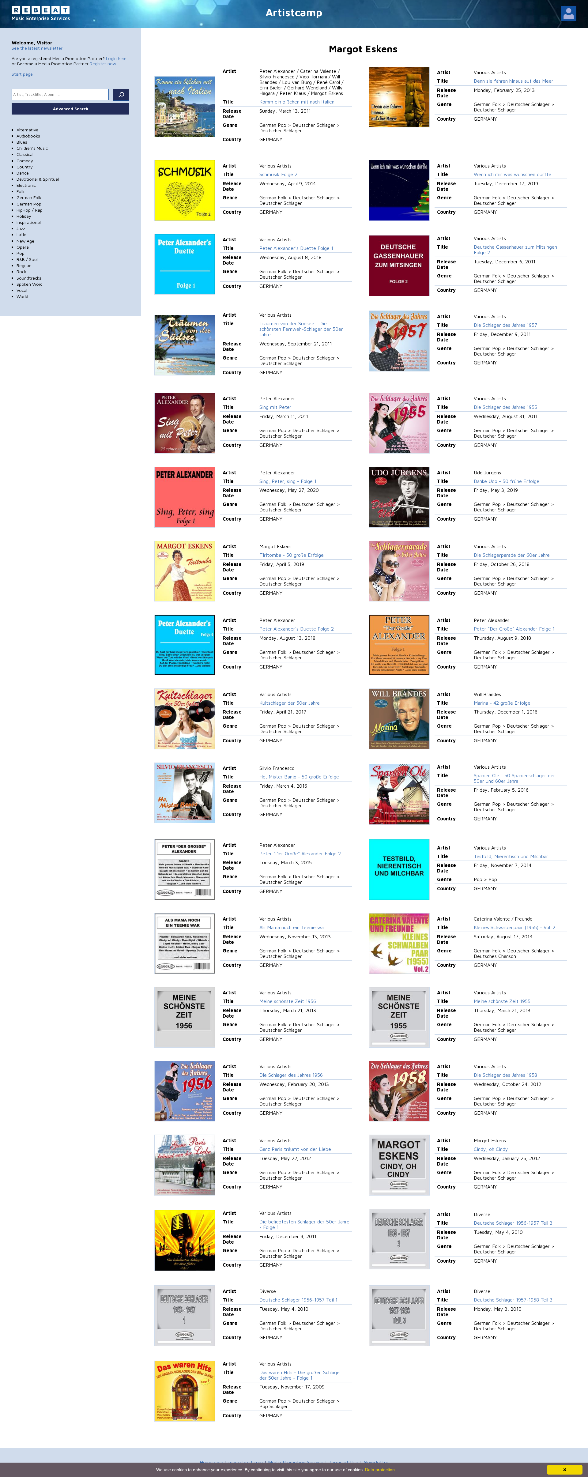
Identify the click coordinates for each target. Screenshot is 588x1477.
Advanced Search (70, 108)
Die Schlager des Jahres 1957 (505, 325)
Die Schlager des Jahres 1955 (505, 407)
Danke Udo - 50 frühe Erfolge (506, 481)
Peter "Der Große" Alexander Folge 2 (300, 853)
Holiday (24, 216)
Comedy (25, 160)
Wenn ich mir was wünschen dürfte (512, 174)
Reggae (24, 265)
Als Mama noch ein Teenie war (292, 927)
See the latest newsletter (37, 48)
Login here (116, 58)
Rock (21, 271)
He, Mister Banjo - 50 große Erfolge (299, 776)
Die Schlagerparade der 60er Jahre (512, 555)
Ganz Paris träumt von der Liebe (295, 1149)
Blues (22, 142)
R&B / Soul (27, 259)
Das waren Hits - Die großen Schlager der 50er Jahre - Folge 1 (300, 1375)
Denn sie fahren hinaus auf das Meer (513, 81)
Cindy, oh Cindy (491, 1149)
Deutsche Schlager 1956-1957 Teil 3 (513, 1223)
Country (25, 166)
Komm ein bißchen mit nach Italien (296, 101)
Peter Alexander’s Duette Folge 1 (296, 248)
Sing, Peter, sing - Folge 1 (287, 481)
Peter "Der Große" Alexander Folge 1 (514, 628)
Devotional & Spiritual (38, 179)
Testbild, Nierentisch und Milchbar (511, 856)
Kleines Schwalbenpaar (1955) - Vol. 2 (514, 927)
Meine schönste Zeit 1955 (502, 1001)
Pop (20, 253)
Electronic (26, 185)
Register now (103, 63)
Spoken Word (30, 284)
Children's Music (32, 148)
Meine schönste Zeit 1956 (287, 1001)
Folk (20, 191)
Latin (21, 234)
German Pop (29, 203)
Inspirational (29, 222)
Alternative (27, 129)
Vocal (22, 290)
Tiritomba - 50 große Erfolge (291, 555)
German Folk (29, 197)
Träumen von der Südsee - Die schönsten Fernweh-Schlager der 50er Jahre (301, 329)
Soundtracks (29, 278)
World (22, 296)
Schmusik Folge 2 (278, 174)
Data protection (380, 1469)
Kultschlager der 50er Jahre (289, 703)
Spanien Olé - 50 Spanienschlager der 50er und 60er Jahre (514, 778)
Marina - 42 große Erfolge (502, 703)
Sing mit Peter (275, 407)
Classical (25, 154)
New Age (25, 240)
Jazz (21, 228)
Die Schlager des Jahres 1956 (291, 1075)
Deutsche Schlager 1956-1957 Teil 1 (298, 1299)
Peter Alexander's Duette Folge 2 (296, 628)
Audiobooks (28, 135)
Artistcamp (294, 12)
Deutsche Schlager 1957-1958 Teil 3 (513, 1299)
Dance (23, 172)
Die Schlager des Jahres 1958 (505, 1075)
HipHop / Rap (30, 210)
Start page (22, 74)
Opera (23, 247)
